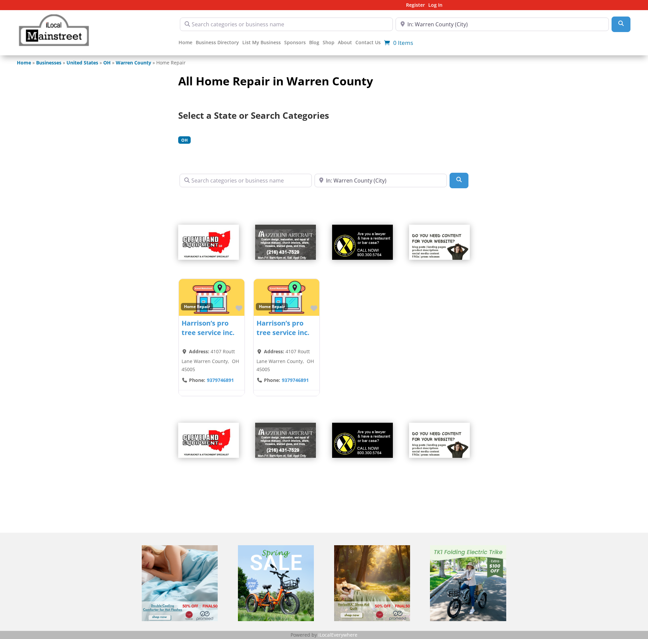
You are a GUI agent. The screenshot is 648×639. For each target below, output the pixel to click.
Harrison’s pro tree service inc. (208, 327)
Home (185, 43)
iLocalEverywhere (337, 635)
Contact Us (368, 43)
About (345, 43)
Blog (314, 43)
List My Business (261, 43)
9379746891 (220, 380)
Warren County (133, 62)
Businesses (48, 62)
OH (107, 62)
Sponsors (295, 43)
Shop (328, 43)
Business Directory (217, 43)
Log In (435, 5)
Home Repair (197, 306)
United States (82, 62)
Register (415, 5)
